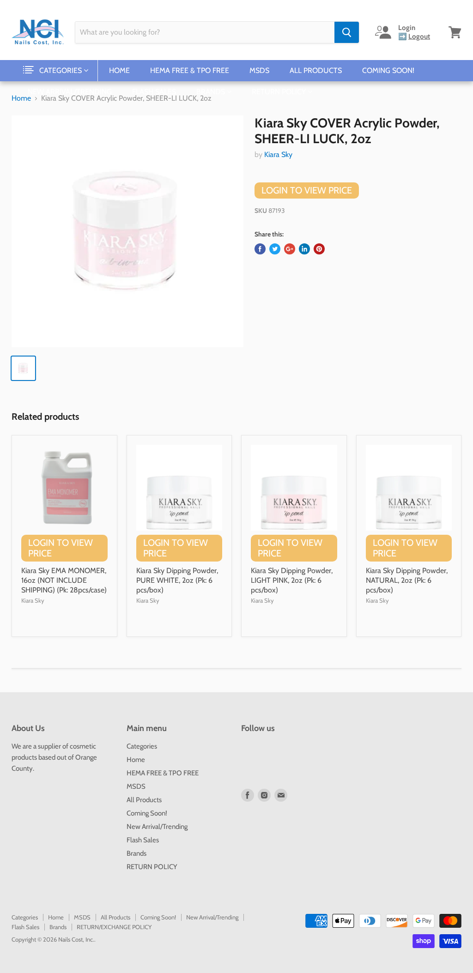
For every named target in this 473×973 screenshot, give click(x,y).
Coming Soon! (388, 70)
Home (119, 70)
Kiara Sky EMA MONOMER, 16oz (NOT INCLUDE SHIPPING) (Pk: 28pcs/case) (64, 580)
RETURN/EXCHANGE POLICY (114, 927)
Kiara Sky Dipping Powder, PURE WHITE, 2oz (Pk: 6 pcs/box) (177, 580)
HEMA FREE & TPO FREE (189, 70)
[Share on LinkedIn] (304, 248)
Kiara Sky (278, 154)
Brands (211, 91)
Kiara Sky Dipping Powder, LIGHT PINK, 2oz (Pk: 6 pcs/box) (292, 580)
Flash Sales (154, 91)
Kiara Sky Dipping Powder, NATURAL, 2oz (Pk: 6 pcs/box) (407, 580)
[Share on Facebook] (260, 248)
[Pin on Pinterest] (319, 248)
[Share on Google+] (289, 248)
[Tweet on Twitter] (274, 248)
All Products (316, 70)
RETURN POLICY (280, 91)
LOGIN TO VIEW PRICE (306, 190)
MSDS (259, 70)
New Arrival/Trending (70, 91)
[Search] (346, 32)
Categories (61, 70)
